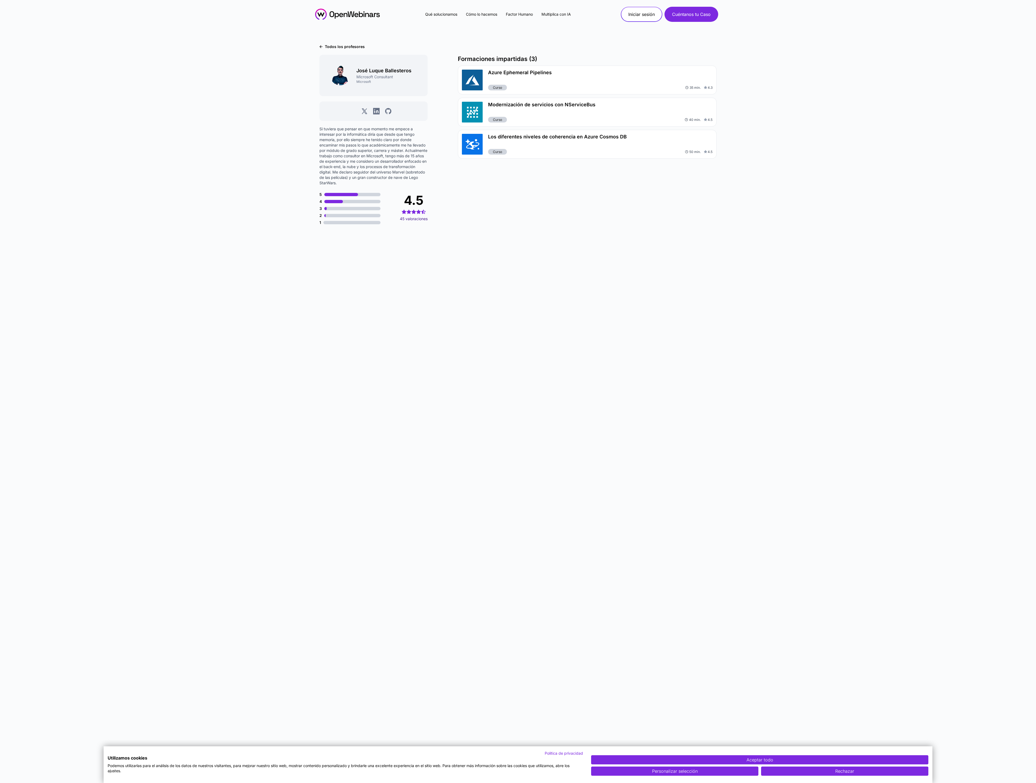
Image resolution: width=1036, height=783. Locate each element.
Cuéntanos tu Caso (691, 14)
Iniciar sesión (641, 14)
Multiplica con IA (556, 14)
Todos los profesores (345, 46)
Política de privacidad (564, 753)
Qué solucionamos (441, 14)
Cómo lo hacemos (481, 14)
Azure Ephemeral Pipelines (520, 72)
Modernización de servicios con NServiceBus (541, 104)
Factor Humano (519, 14)
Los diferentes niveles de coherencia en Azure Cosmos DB (557, 136)
